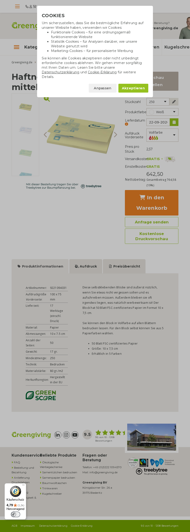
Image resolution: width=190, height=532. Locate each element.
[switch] (15, 514)
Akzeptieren (133, 88)
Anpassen (102, 88)
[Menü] (23, 486)
